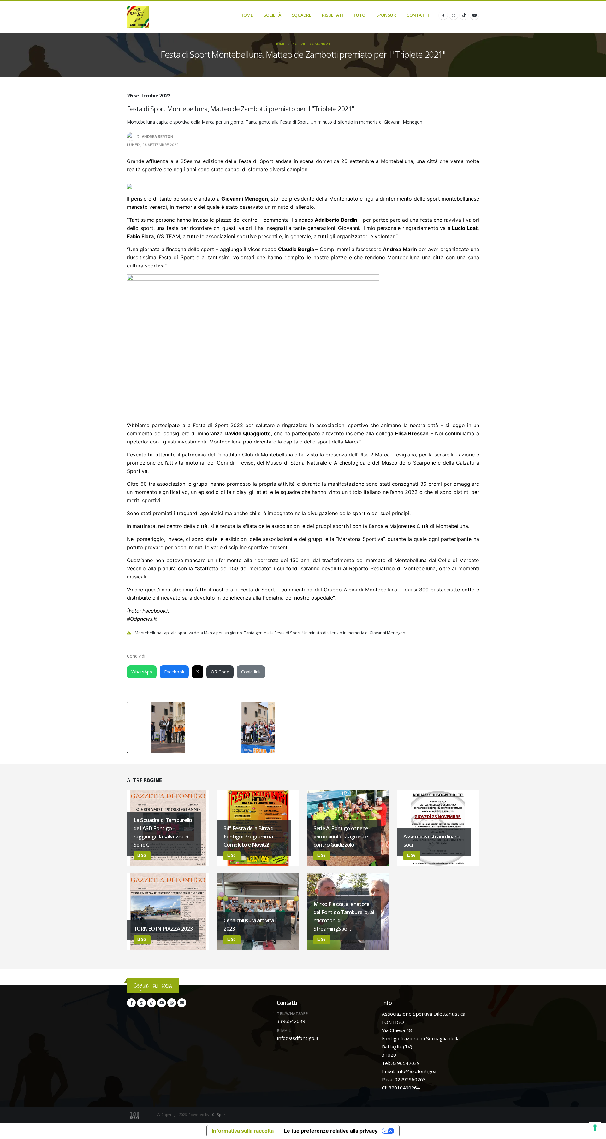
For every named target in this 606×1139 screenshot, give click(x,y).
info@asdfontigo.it (297, 1038)
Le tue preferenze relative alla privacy (330, 1131)
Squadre (302, 15)
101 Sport (218, 1114)
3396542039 (291, 1021)
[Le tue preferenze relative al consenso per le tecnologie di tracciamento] (595, 1128)
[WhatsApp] (171, 1002)
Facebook (174, 672)
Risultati (332, 15)
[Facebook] (443, 15)
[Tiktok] (464, 15)
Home (246, 15)
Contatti (418, 15)
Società (272, 15)
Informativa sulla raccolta (243, 1131)
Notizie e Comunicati (311, 43)
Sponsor (386, 15)
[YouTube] (474, 15)
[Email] (181, 1002)
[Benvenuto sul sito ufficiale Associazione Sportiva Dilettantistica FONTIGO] (138, 17)
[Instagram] (453, 15)
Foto (359, 15)
